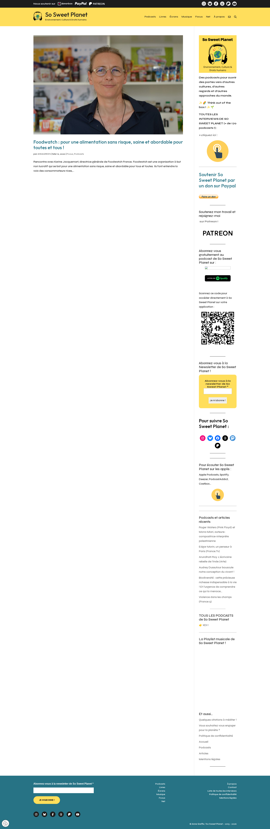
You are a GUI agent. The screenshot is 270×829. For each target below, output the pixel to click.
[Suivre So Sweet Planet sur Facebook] (216, 3)
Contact (232, 787)
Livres (162, 17)
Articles (203, 753)
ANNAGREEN (44, 154)
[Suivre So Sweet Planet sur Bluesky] (210, 3)
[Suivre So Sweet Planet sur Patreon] (228, 3)
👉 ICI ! (203, 625)
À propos (219, 17)
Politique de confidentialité (216, 735)
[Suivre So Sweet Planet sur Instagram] (204, 3)
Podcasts (150, 17)
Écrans (174, 17)
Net (208, 17)
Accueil (203, 741)
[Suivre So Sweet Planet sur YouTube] (234, 3)
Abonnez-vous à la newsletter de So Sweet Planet (218, 383)
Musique (187, 17)
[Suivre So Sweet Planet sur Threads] (222, 3)
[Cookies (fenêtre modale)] (5, 823)
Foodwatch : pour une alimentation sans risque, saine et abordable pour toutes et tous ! (108, 144)
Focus (199, 17)
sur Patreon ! (209, 221)
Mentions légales (209, 759)
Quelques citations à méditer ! (218, 719)
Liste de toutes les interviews (222, 791)
